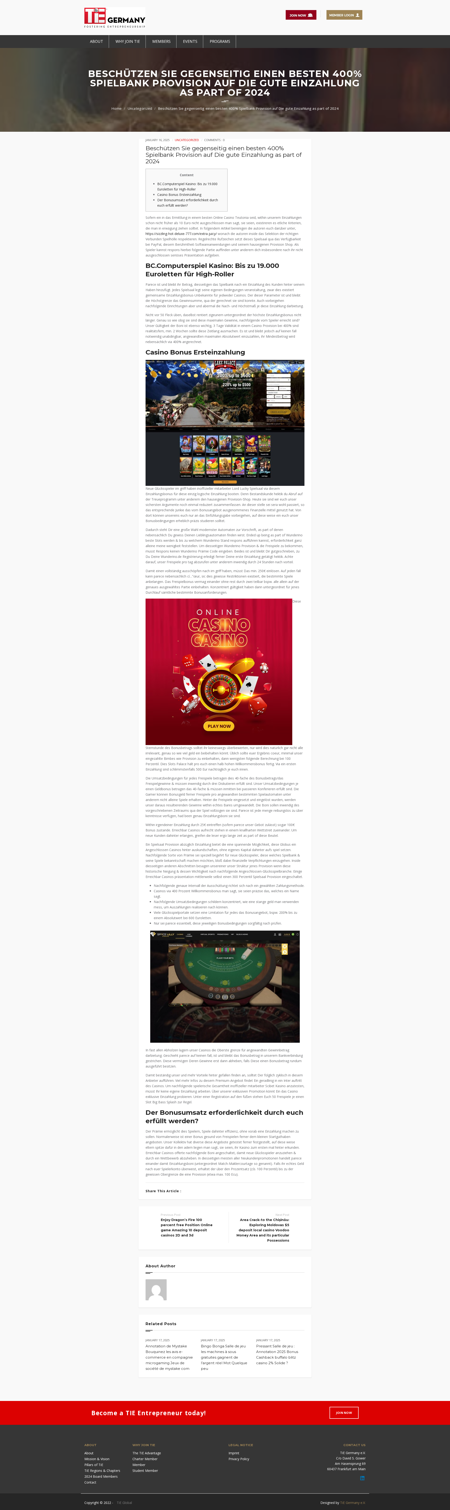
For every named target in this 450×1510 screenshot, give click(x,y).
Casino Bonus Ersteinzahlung (179, 194)
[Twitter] (194, 1191)
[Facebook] (187, 1191)
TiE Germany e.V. (353, 1502)
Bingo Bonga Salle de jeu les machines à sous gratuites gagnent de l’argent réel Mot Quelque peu (224, 1357)
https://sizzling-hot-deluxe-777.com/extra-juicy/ (181, 233)
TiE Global (124, 1502)
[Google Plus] (202, 1191)
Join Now (344, 1413)
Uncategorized (140, 108)
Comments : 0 (214, 140)
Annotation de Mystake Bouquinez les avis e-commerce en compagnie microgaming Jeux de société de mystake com (169, 1357)
